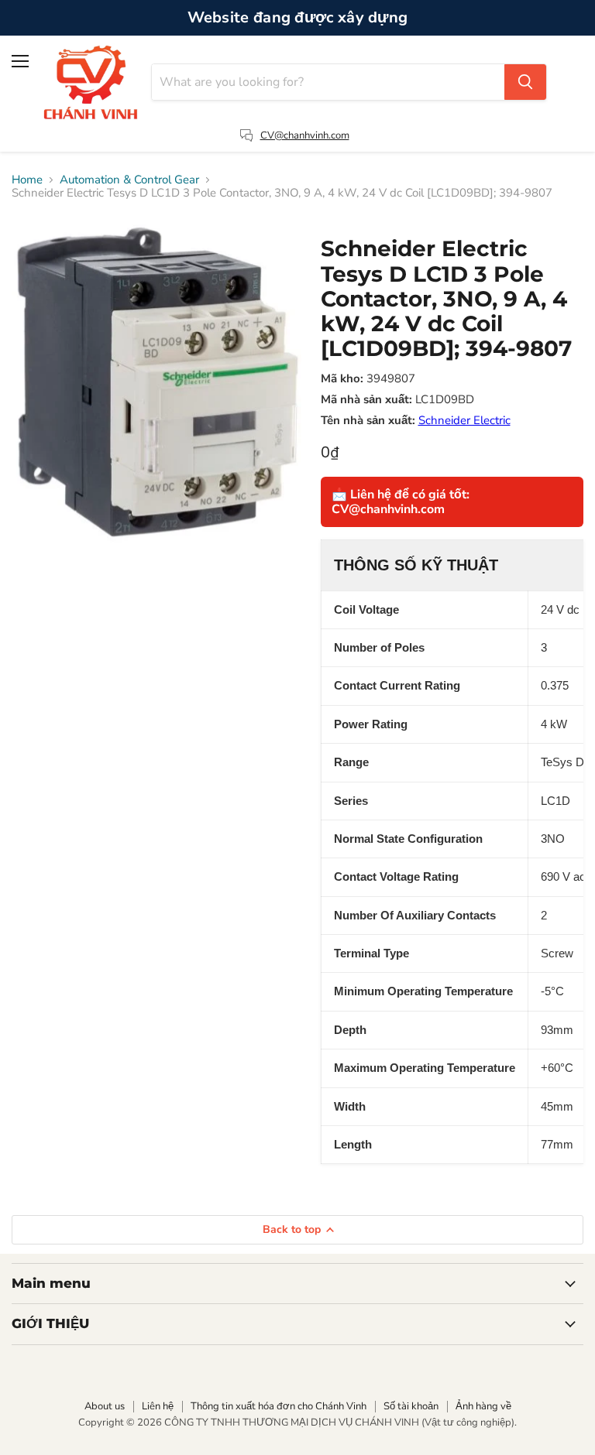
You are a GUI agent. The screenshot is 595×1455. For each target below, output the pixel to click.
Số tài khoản (411, 1406)
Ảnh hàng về (483, 1406)
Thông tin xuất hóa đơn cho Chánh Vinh (278, 1406)
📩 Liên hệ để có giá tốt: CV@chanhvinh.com (400, 501)
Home (27, 180)
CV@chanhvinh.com (304, 135)
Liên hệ (158, 1406)
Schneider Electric (464, 420)
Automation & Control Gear (129, 180)
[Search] (525, 82)
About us (104, 1406)
